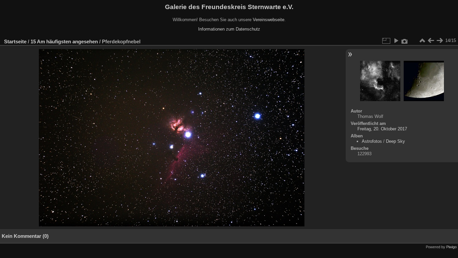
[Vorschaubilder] (422, 40)
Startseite (15, 41)
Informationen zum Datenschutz (229, 29)
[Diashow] (396, 40)
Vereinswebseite (268, 19)
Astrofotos (372, 141)
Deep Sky (395, 141)
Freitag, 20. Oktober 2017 (382, 128)
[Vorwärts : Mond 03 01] (439, 40)
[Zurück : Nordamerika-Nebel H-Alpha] (430, 40)
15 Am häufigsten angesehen (64, 41)
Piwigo (451, 247)
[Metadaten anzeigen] (404, 40)
